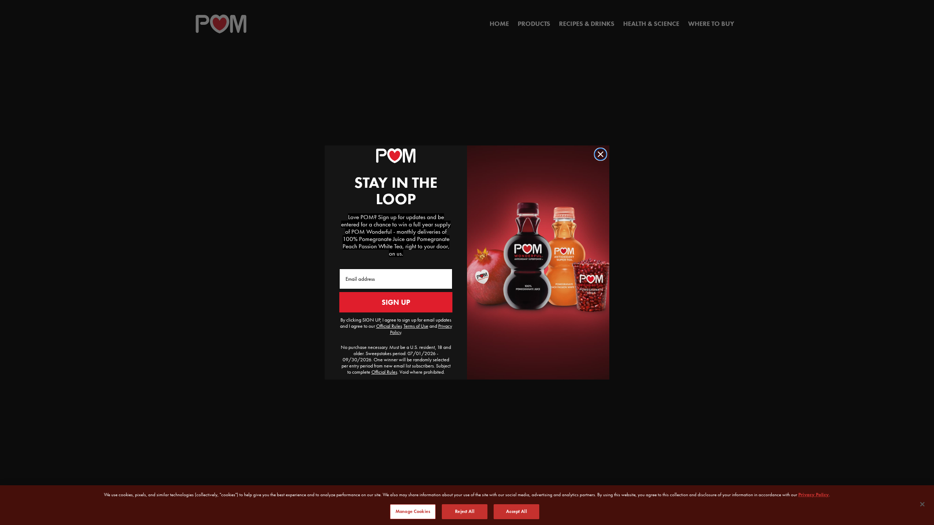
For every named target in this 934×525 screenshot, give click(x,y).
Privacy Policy (813, 494)
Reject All (464, 511)
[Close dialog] (600, 154)
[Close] (922, 504)
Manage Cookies (412, 511)
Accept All (516, 511)
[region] (467, 505)
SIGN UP (396, 302)
